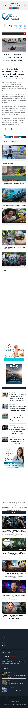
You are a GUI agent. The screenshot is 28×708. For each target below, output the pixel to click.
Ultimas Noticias (6, 388)
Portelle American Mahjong (5, 0)
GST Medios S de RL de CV (14, 701)
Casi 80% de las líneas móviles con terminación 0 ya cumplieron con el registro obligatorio (17, 430)
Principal (22, 65)
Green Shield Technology (13, 704)
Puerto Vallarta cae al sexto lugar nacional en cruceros (14, 205)
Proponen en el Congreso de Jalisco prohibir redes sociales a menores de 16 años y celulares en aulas (14, 5)
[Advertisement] (14, 327)
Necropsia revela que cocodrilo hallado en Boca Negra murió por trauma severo (17, 419)
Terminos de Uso (19, 697)
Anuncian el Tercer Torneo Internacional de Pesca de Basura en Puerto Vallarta (17, 408)
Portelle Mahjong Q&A (14, 0)
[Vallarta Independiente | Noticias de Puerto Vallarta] (11, 16)
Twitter (4, 642)
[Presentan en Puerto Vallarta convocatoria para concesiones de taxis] (14, 216)
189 (25, 672)
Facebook (4, 640)
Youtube (4, 645)
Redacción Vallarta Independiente (10, 64)
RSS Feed (4, 648)
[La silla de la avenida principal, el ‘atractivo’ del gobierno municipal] (14, 45)
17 (25, 680)
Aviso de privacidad (10, 697)
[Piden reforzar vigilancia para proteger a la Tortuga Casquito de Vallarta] (14, 238)
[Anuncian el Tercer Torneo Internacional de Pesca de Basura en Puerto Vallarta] (14, 153)
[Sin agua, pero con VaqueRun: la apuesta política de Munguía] (14, 260)
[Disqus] (14, 292)
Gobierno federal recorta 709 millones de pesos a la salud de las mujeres (17, 441)
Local (25, 65)
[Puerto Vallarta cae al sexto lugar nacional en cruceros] (14, 196)
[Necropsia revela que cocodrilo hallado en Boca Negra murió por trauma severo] (14, 174)
